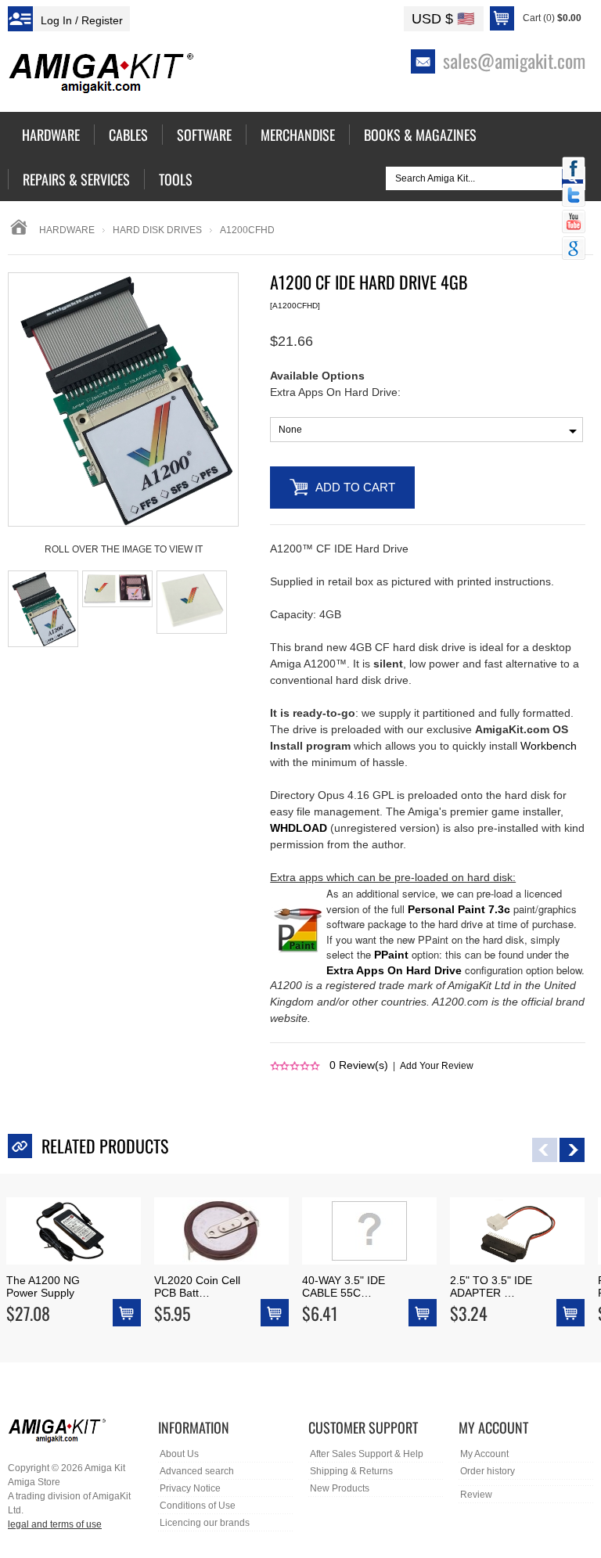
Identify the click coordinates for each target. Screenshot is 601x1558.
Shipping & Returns (351, 1471)
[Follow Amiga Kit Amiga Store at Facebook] (573, 170)
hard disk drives (157, 230)
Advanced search (197, 1471)
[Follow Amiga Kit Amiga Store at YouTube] (573, 223)
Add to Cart (355, 487)
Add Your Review (436, 1065)
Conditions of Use (198, 1505)
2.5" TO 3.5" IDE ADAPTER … (491, 1286)
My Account (484, 1453)
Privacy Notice (190, 1488)
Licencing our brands (205, 1522)
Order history (487, 1471)
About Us (179, 1453)
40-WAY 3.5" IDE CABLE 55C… (343, 1286)
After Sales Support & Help (366, 1453)
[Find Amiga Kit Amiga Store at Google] (573, 249)
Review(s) (358, 1065)
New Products (339, 1488)
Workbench (548, 745)
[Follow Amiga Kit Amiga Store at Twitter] (573, 196)
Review (476, 1494)
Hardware (67, 230)
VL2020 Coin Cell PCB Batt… (197, 1286)
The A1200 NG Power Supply (43, 1286)
